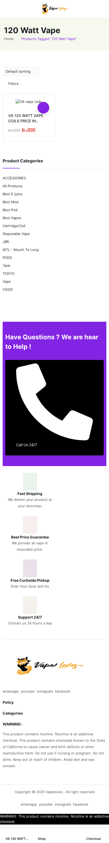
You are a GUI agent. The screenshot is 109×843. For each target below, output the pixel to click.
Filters (13, 83)
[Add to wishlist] (43, 96)
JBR (6, 242)
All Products (12, 186)
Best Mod (11, 202)
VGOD (8, 289)
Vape (7, 281)
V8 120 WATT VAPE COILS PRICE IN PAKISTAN (25, 120)
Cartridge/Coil (14, 226)
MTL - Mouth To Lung (21, 249)
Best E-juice (12, 194)
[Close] (103, 146)
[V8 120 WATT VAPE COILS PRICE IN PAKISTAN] (29, 102)
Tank (6, 265)
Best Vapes (12, 218)
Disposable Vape (16, 234)
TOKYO (9, 273)
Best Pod (10, 210)
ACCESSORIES (14, 178)
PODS (7, 257)
